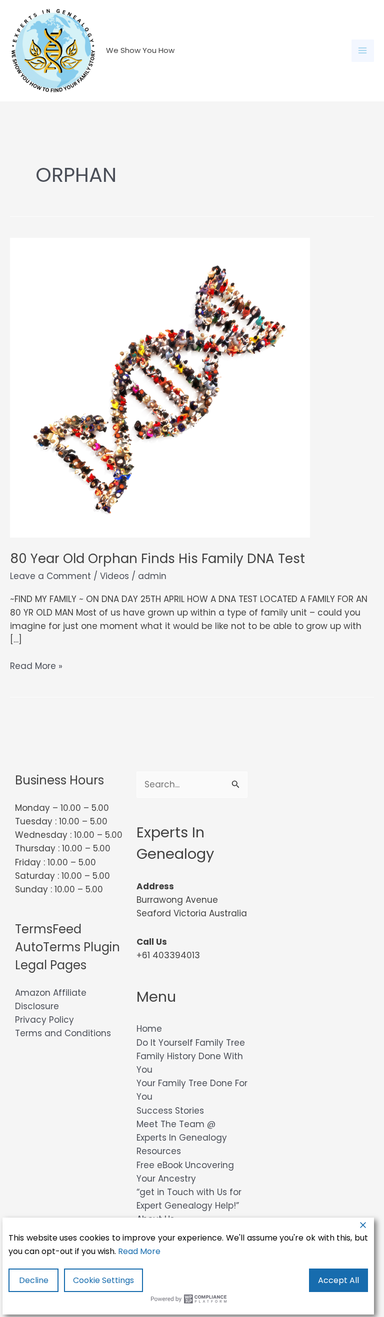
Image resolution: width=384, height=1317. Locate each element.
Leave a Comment (50, 576)
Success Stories (170, 1111)
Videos (114, 576)
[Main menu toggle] (363, 50)
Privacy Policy (44, 1020)
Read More (139, 1251)
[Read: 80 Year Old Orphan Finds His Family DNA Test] (160, 387)
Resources (158, 1151)
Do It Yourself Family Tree (190, 1043)
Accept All (338, 1280)
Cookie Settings (103, 1280)
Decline (33, 1280)
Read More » (36, 666)
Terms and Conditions (63, 1033)
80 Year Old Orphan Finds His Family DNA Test (157, 559)
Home (149, 1029)
